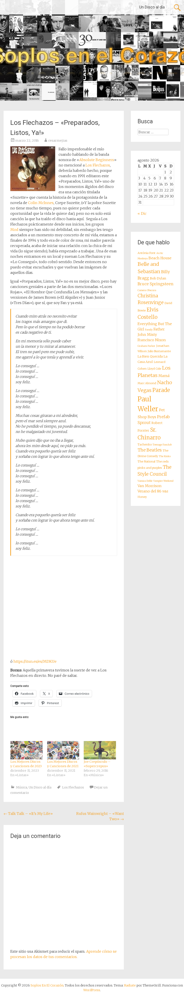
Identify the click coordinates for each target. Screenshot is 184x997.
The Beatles (150, 450)
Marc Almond (147, 383)
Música (21, 787)
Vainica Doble (145, 480)
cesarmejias (57, 140)
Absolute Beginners (96, 160)
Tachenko (145, 444)
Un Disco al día (152, 7)
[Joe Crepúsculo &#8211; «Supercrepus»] (100, 750)
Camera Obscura (147, 290)
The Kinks (165, 456)
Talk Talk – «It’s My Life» (28, 813)
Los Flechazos (97, 165)
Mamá (164, 375)
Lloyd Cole (154, 368)
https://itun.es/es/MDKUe (35, 661)
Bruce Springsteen (155, 283)
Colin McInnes (41, 202)
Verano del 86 (149, 491)
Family (149, 329)
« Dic (142, 213)
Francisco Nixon (152, 340)
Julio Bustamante (159, 351)
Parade (161, 390)
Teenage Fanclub (162, 444)
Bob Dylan (158, 278)
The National (146, 461)
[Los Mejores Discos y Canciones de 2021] (63, 750)
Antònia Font (147, 253)
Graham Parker (146, 346)
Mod (14, 229)
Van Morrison (150, 486)
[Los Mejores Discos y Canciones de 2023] (26, 750)
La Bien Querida (150, 356)
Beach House (160, 258)
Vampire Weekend (163, 480)
